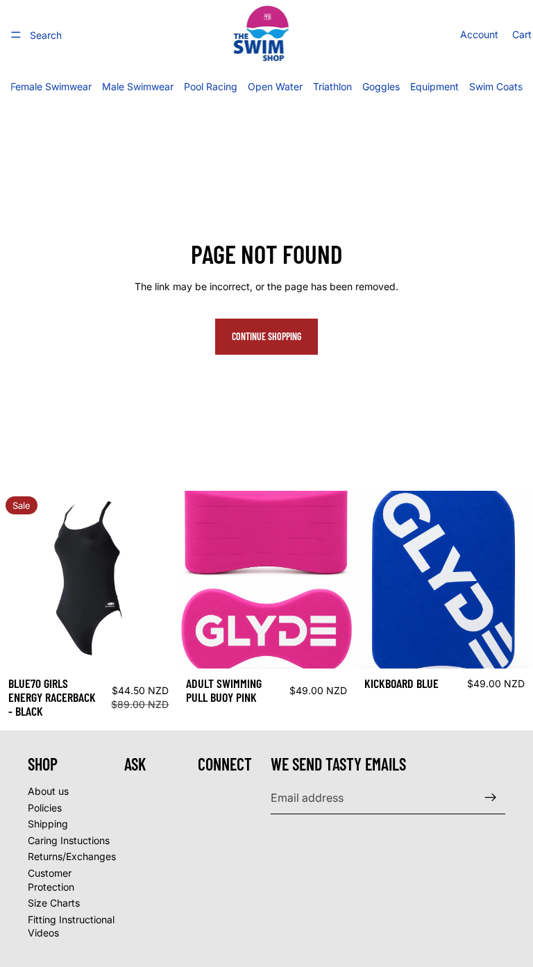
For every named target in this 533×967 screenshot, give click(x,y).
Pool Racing (210, 86)
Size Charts (54, 903)
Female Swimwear (51, 86)
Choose (168, 647)
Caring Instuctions (69, 840)
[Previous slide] (21, 579)
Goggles (381, 86)
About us (48, 791)
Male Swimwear (138, 86)
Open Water (275, 86)
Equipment (434, 86)
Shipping (48, 824)
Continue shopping (266, 336)
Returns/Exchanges (72, 856)
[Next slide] (156, 579)
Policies (45, 807)
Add (345, 647)
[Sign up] (490, 797)
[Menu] (16, 35)
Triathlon (332, 86)
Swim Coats (496, 86)
